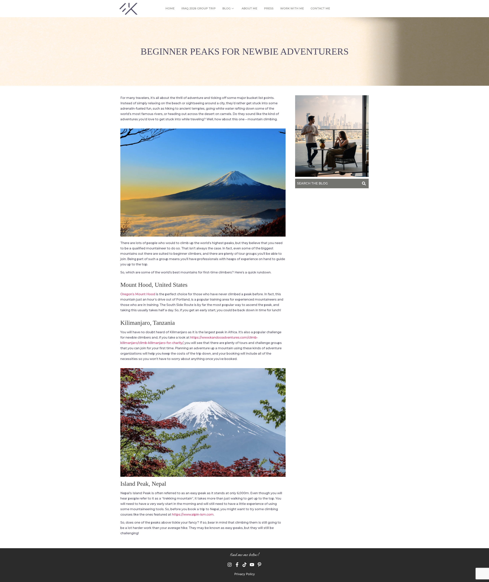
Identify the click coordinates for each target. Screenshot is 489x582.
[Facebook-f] (237, 564)
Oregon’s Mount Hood (137, 294)
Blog (226, 8)
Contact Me (320, 8)
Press (269, 8)
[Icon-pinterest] (259, 564)
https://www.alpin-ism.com (193, 514)
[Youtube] (252, 564)
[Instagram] (229, 564)
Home (170, 8)
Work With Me (292, 8)
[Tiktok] (244, 564)
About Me (249, 8)
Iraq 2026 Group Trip (198, 8)
